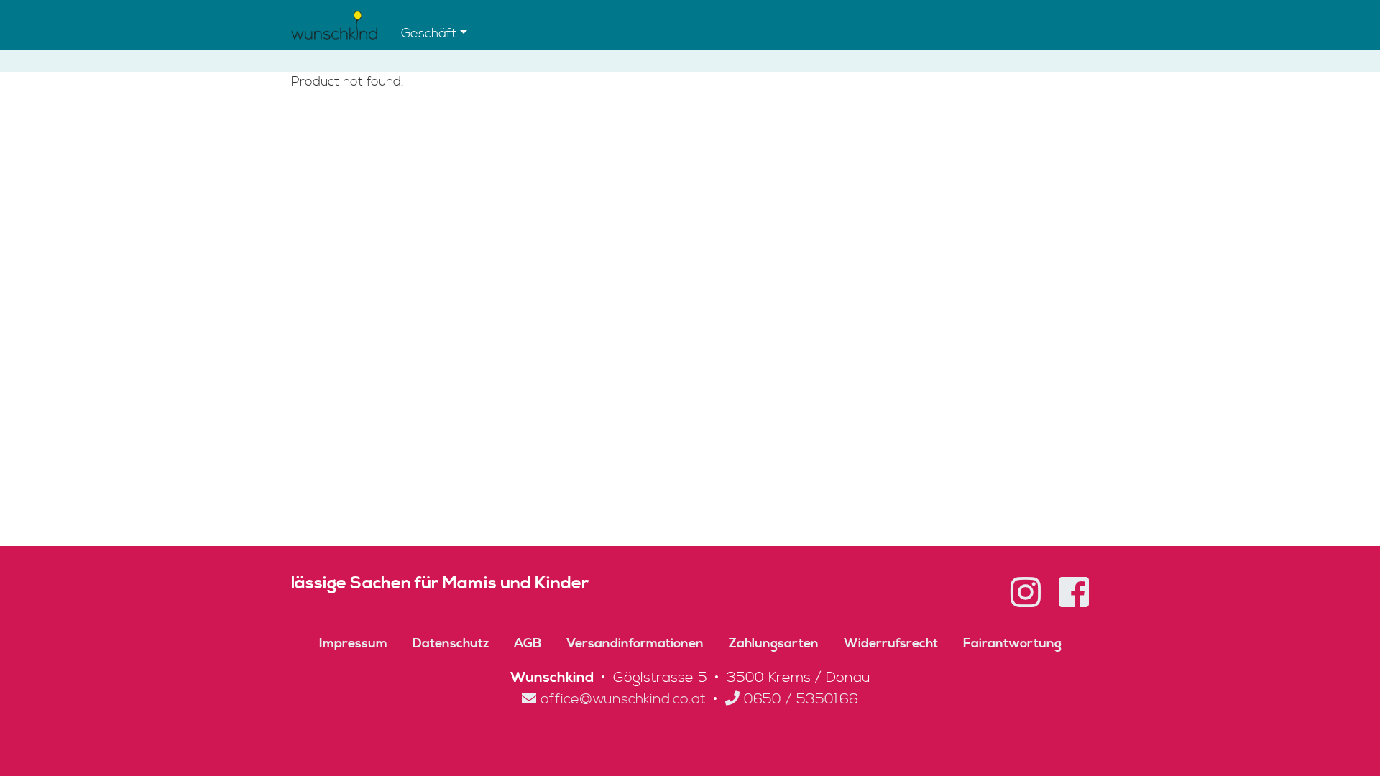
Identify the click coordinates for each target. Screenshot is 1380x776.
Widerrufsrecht (891, 643)
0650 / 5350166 (799, 699)
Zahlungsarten (774, 643)
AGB (527, 643)
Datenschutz (451, 643)
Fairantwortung (1012, 643)
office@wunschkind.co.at (621, 699)
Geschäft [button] (428, 33)
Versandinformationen (635, 643)
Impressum (353, 643)
